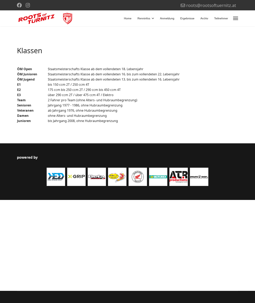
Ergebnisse (187, 18)
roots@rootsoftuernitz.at (211, 5)
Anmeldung (167, 18)
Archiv (204, 18)
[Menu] (235, 18)
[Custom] (28, 5)
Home (127, 18)
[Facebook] (19, 5)
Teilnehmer (221, 18)
